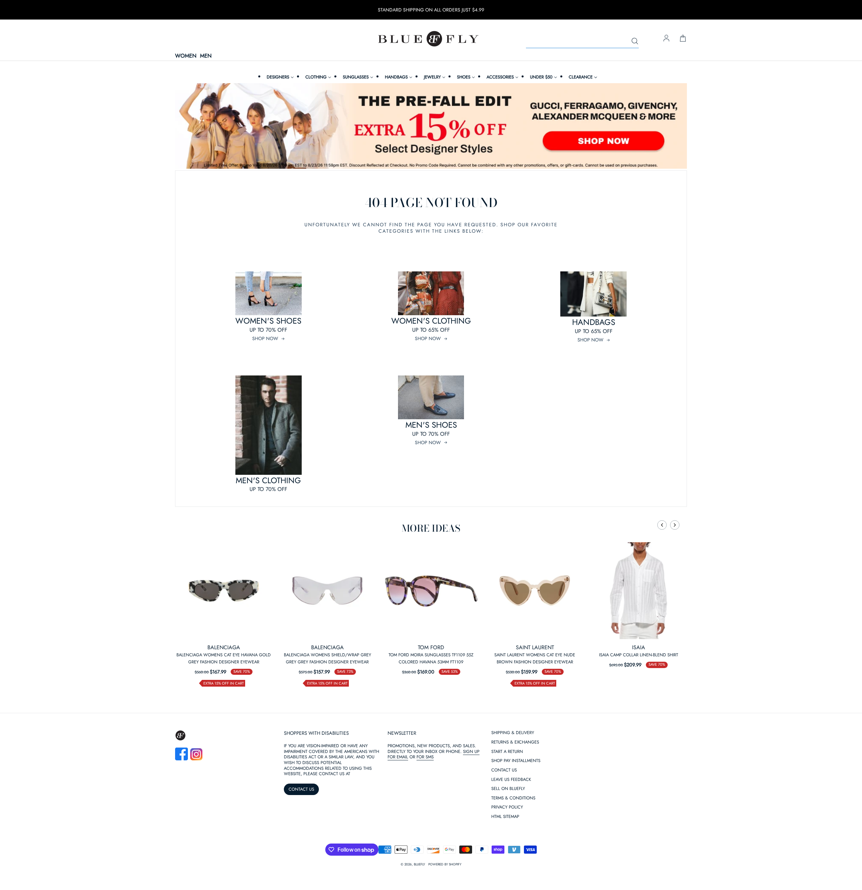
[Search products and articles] (635, 41)
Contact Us (504, 770)
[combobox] (582, 41)
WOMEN (185, 56)
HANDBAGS (593, 322)
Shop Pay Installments (515, 761)
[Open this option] (223, 590)
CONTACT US (301, 789)
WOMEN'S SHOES (268, 321)
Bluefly (419, 864)
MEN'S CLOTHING (268, 480)
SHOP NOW (265, 338)
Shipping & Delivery (512, 733)
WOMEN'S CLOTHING (431, 321)
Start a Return (507, 752)
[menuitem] (279, 77)
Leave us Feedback (511, 780)
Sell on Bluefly (508, 789)
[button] (662, 525)
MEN (205, 56)
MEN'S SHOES (431, 425)
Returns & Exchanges (515, 742)
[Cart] (683, 39)
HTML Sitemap (505, 817)
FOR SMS (425, 757)
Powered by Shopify (444, 864)
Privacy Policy (507, 807)
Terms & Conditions (513, 798)
